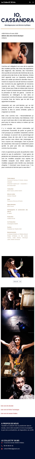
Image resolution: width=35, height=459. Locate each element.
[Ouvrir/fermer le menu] (33, 2)
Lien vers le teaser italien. (9, 413)
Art (20, 281)
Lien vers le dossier (7, 406)
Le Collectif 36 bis (8, 2)
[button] (29, 2)
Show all (16, 281)
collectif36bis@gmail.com (12, 449)
